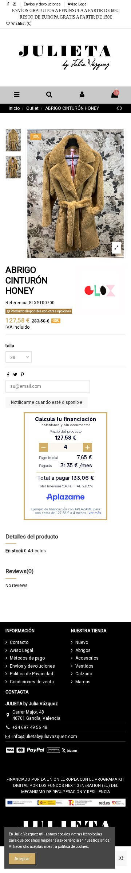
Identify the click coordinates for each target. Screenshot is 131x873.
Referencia (16, 302)
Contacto (19, 642)
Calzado (83, 673)
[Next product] (121, 108)
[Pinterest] (22, 374)
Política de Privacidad (31, 673)
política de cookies (73, 847)
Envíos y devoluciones (43, 4)
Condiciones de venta (32, 681)
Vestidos (84, 666)
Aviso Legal (78, 4)
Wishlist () (21, 23)
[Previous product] (118, 108)
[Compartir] (8, 374)
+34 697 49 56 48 (29, 727)
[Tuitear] (15, 374)
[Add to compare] (121, 858)
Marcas (83, 681)
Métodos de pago (27, 658)
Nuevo (81, 642)
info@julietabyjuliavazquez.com (44, 736)
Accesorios (87, 658)
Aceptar (22, 858)
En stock (14, 550)
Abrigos (83, 650)
